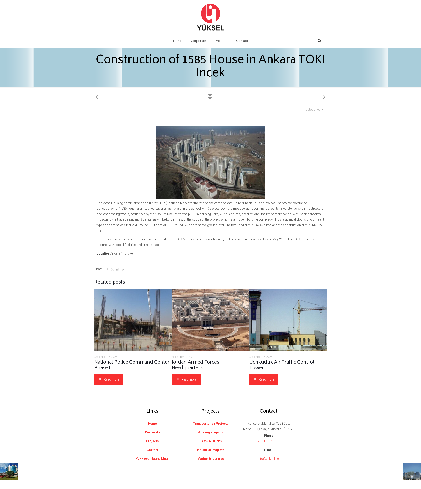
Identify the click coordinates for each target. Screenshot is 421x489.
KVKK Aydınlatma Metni (152, 458)
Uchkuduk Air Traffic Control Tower (281, 365)
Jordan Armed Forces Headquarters (195, 365)
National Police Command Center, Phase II (132, 365)
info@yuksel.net (269, 458)
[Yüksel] (210, 17)
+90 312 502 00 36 (268, 441)
